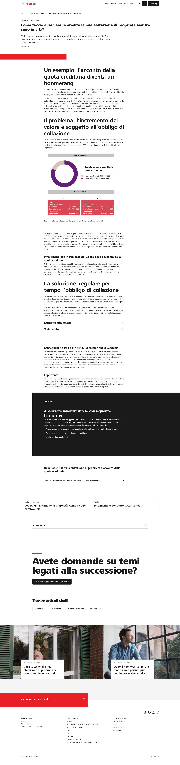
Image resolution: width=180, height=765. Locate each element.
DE (151, 756)
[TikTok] (157, 712)
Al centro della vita (76, 609)
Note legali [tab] (39, 525)
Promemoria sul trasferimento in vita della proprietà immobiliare (72, 481)
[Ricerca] (139, 3)
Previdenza (56, 609)
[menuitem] (110, 3)
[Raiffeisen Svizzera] (28, 3)
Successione (95, 609)
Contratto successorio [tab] (58, 322)
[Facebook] (149, 712)
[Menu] (144, 3)
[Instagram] (153, 712)
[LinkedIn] (145, 712)
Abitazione (40, 609)
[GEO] (84, 699)
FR (155, 756)
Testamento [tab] (51, 329)
